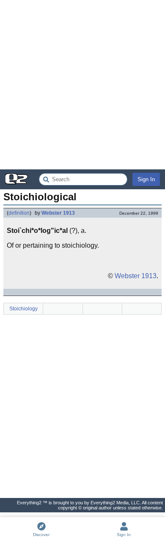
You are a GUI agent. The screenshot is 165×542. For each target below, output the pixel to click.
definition (19, 213)
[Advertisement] (82, 84)
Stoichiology (23, 309)
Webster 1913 (58, 213)
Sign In (146, 179)
